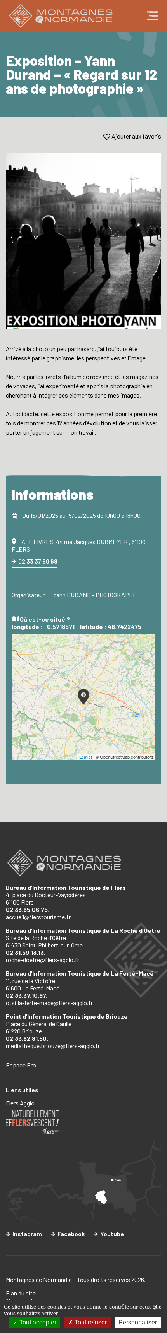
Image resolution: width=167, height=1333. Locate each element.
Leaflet (85, 757)
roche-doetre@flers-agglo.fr (42, 959)
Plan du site (21, 1293)
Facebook (71, 1233)
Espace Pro (21, 1065)
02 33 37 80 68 (37, 561)
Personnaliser (137, 1322)
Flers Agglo (20, 1103)
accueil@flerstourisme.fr (38, 916)
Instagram (27, 1233)
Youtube (112, 1233)
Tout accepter (37, 1322)
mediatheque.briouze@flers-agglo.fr (53, 1045)
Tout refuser (90, 1322)
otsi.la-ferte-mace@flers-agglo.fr (49, 1002)
